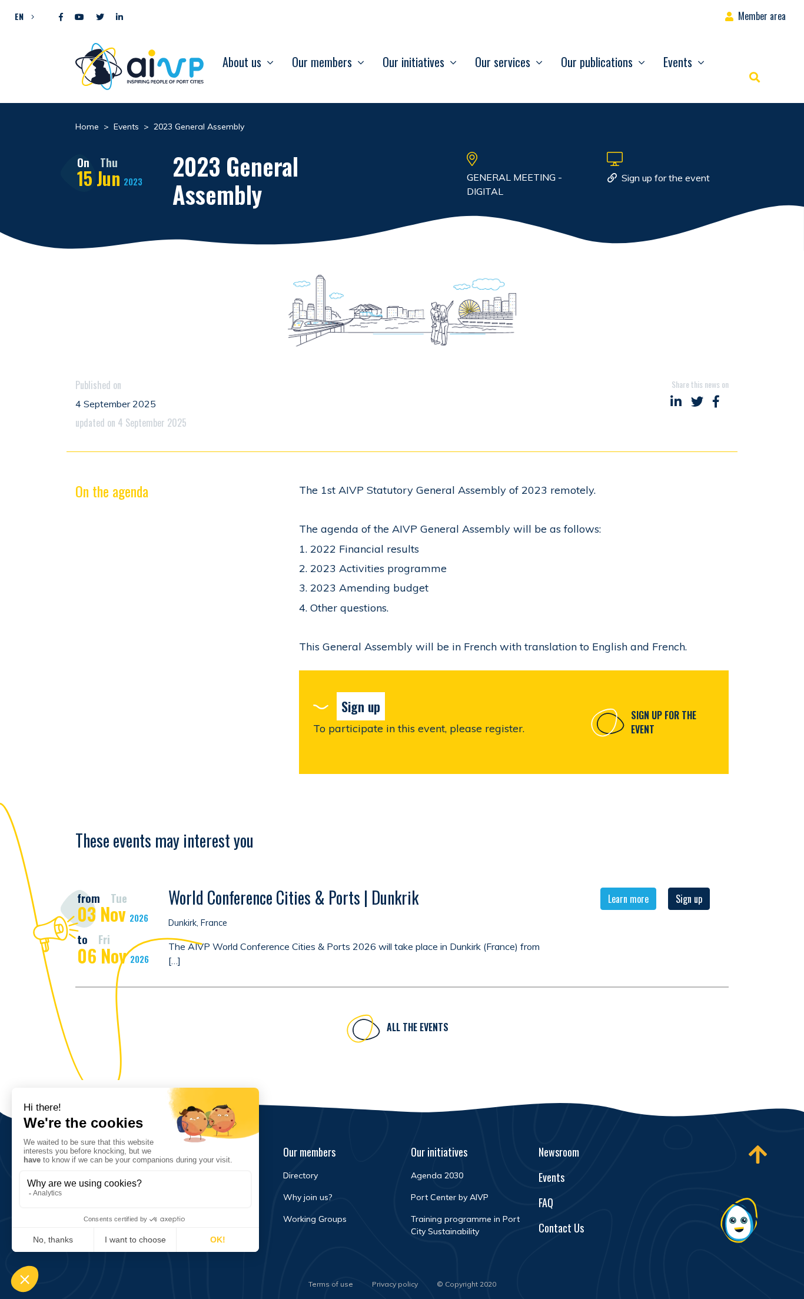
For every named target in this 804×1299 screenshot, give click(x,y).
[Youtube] (79, 17)
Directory (300, 1175)
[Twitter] (100, 17)
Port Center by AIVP (450, 1197)
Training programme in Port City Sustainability (465, 1225)
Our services (502, 62)
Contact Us (561, 1227)
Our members (322, 62)
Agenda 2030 (437, 1175)
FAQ (546, 1202)
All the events (417, 1027)
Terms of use (330, 1284)
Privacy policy (395, 1284)
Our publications (597, 62)
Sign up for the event (666, 178)
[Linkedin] (119, 17)
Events (677, 62)
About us (241, 62)
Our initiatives (413, 62)
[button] (21, 16)
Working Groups (315, 1219)
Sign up (689, 899)
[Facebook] (61, 17)
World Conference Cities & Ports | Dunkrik (293, 897)
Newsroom (559, 1152)
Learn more (628, 899)
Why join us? (307, 1197)
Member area (762, 16)
